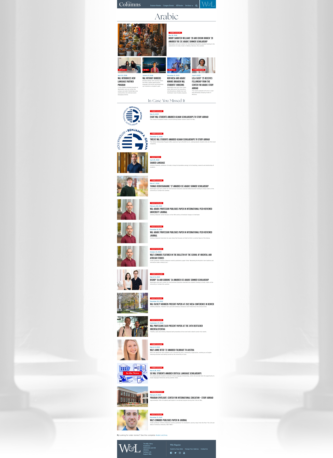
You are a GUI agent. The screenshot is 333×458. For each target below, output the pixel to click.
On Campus (122, 69)
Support (147, 454)
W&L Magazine (175, 445)
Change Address (192, 449)
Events (168, 6)
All (179, 6)
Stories (155, 6)
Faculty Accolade (156, 203)
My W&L (146, 69)
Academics (146, 446)
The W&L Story (148, 444)
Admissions (149, 448)
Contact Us (204, 449)
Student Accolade (175, 32)
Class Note (176, 449)
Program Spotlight (157, 392)
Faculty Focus (155, 157)
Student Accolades (157, 274)
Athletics (146, 450)
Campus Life (147, 452)
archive (161, 435)
